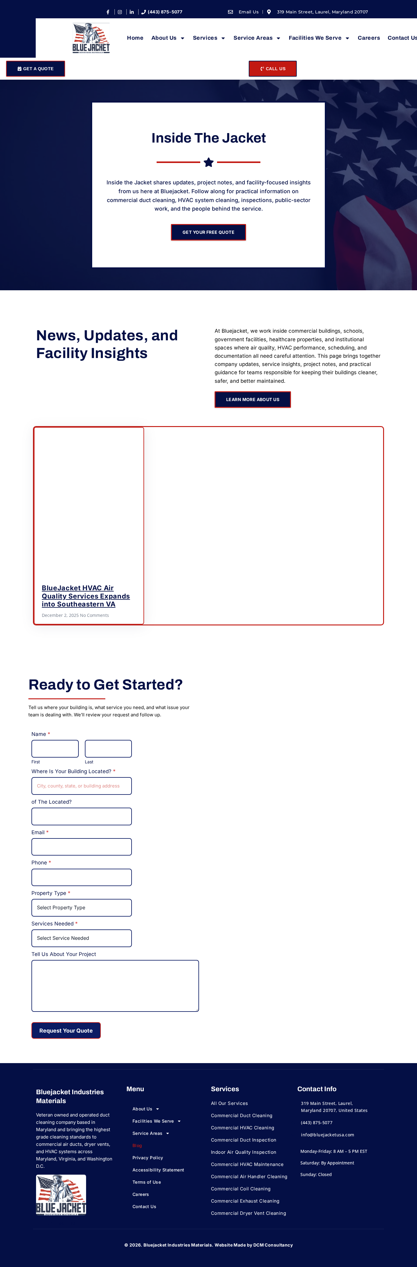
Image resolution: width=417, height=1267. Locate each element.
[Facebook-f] (38, 1224)
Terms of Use (146, 1182)
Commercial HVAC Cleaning (242, 1128)
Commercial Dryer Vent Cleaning (248, 1213)
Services (205, 38)
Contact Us (144, 1206)
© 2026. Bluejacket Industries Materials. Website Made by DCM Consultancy (208, 1244)
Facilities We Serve (315, 38)
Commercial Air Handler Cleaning (249, 1176)
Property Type (51, 893)
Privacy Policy (147, 1157)
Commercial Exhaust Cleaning (245, 1201)
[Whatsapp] (73, 1224)
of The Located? (51, 802)
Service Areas (253, 38)
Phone (41, 863)
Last (89, 761)
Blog (137, 1145)
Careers (369, 38)
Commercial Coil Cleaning (241, 1189)
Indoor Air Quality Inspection (244, 1152)
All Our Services (229, 1103)
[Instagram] (61, 1224)
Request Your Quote (66, 1030)
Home (135, 38)
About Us (164, 38)
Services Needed (54, 924)
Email (40, 832)
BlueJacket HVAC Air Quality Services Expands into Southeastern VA (86, 596)
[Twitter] (50, 1224)
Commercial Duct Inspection (244, 1140)
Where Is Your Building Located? (73, 771)
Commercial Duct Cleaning (242, 1115)
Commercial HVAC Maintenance (247, 1164)
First (35, 761)
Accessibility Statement (158, 1169)
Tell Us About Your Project (63, 954)
